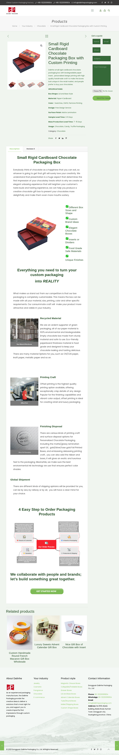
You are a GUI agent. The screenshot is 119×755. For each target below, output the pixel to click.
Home (14, 26)
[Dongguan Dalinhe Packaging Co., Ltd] (12, 10)
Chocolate (41, 26)
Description (15, 149)
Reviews (31, 149)
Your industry (27, 26)
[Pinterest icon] (108, 2)
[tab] (14, 149)
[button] (41, 45)
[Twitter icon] (105, 2)
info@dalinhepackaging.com (85, 2)
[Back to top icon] (108, 749)
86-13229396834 (101, 694)
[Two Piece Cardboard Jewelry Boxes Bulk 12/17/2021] (2, 745)
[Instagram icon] (111, 2)
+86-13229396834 (44, 2)
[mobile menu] (92, 10)
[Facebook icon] (102, 2)
